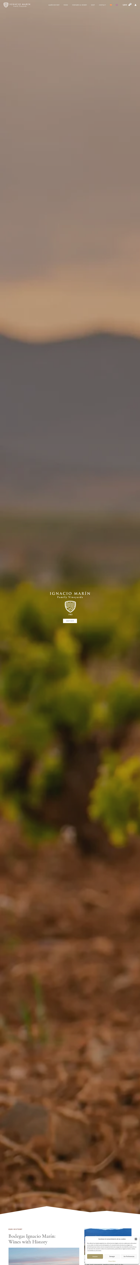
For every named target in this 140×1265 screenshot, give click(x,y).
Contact (102, 5)
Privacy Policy (112, 1261)
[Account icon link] (135, 5)
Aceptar (95, 1256)
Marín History (54, 5)
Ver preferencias (129, 1256)
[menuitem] (111, 5)
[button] (136, 1239)
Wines (66, 5)
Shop (93, 5)
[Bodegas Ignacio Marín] (17, 5)
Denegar (112, 1256)
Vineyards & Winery (79, 5)
